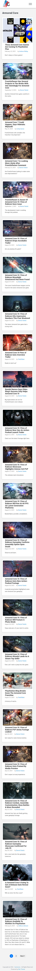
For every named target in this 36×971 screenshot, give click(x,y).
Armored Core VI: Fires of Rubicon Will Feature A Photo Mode (16, 620)
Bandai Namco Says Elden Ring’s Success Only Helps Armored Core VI (16, 391)
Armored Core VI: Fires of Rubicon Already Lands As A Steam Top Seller (17, 656)
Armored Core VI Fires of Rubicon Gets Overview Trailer (15, 355)
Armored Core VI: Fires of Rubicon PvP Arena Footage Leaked (17, 730)
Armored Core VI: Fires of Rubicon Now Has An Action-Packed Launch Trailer (17, 430)
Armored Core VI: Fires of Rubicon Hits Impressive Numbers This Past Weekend (17, 316)
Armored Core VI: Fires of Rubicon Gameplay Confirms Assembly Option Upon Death (17, 543)
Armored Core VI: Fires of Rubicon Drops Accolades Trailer (16, 241)
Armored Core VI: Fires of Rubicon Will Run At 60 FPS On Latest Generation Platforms (16, 504)
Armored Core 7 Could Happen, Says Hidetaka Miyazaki (15, 124)
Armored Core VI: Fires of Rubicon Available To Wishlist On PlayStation (16, 921)
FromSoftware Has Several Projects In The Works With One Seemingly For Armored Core (17, 84)
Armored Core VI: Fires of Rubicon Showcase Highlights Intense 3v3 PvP (16, 467)
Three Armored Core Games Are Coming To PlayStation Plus (17, 47)
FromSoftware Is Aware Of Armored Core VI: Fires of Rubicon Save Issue (16, 202)
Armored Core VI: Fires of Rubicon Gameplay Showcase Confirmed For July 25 (16, 845)
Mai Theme (21, 969)
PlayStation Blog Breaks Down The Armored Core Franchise (15, 693)
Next (22, 956)
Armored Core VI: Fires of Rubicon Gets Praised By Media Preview (16, 766)
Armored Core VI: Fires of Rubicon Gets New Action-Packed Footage (16, 581)
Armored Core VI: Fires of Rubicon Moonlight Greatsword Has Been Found (17, 277)
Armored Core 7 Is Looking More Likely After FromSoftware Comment (16, 163)
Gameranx (17, 967)
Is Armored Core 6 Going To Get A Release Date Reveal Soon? (16, 885)
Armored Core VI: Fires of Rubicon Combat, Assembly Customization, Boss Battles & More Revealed (17, 804)
